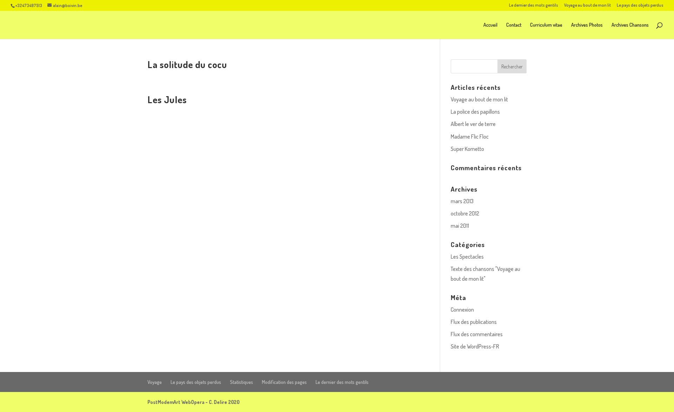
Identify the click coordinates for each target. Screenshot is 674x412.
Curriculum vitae (546, 25)
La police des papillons (475, 111)
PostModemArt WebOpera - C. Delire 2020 (193, 402)
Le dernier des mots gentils (533, 5)
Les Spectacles (467, 256)
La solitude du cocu (187, 64)
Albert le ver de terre (473, 123)
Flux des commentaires (477, 334)
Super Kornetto (467, 148)
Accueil (490, 25)
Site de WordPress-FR (475, 346)
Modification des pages (284, 382)
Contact (513, 25)
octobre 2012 (465, 213)
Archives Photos (587, 25)
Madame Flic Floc (470, 136)
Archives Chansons (630, 25)
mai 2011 (460, 225)
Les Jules (167, 99)
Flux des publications (474, 321)
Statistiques (241, 382)
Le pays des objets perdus (640, 5)
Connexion (462, 309)
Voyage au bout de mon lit (587, 5)
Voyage (154, 382)
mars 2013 (462, 201)
